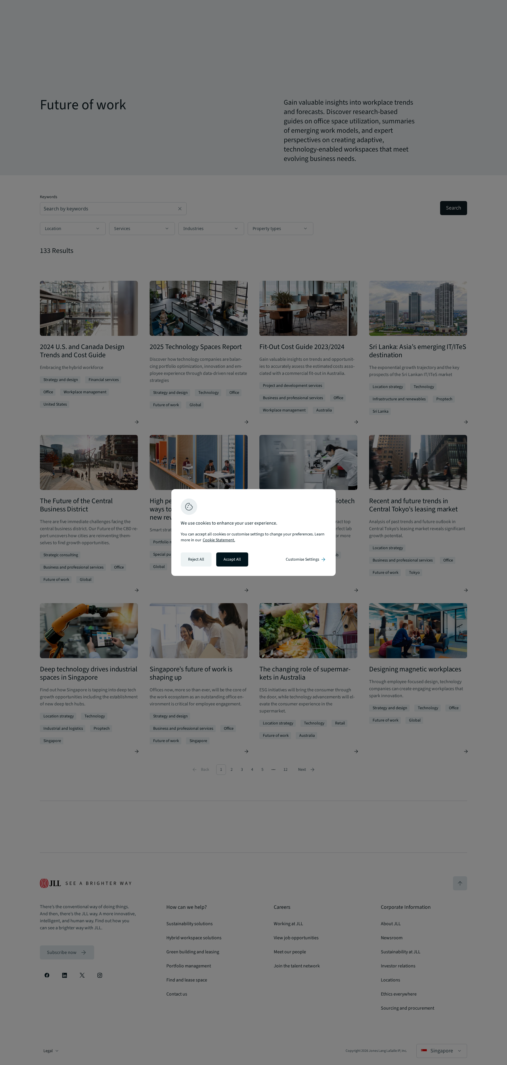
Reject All (196, 559)
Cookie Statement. (219, 540)
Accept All (232, 559)
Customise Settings (306, 559)
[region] (253, 532)
